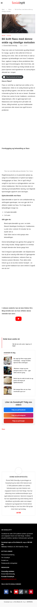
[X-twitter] (11, 592)
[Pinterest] (31, 592)
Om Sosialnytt (6, 530)
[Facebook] (6, 592)
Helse (9, 9)
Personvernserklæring (7, 554)
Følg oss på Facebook (18, 410)
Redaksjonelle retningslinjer (9, 563)
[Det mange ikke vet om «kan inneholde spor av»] (8, 390)
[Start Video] (18, 326)
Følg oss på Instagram (19, 415)
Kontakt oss (4, 560)
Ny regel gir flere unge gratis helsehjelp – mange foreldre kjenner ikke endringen (22, 360)
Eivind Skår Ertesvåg (10, 45)
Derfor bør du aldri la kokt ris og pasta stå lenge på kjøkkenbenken (23, 380)
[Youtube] (16, 592)
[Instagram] (26, 592)
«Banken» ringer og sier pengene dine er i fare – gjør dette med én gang (22, 370)
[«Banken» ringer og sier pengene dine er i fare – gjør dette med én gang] (8, 370)
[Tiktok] (21, 592)
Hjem (3, 9)
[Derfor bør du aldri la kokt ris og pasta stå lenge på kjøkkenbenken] (8, 380)
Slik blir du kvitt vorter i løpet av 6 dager (22, 345)
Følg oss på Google (18, 421)
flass (3, 429)
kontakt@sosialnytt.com (8, 579)
